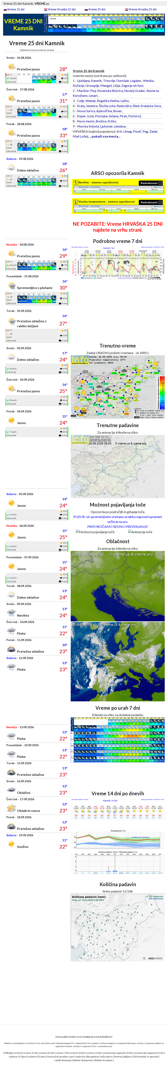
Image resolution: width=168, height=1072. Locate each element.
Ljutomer (106, 126)
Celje (80, 101)
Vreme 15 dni (15, 9)
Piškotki (9, 1052)
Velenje (90, 101)
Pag (145, 131)
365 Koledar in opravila (145, 1056)
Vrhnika (148, 80)
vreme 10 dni (78, 1052)
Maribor (83, 91)
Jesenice (92, 106)
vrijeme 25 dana (37, 1056)
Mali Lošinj (80, 136)
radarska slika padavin (87, 1056)
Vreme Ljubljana (123, 1056)
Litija (116, 85)
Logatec (136, 80)
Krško (112, 121)
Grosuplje (92, 85)
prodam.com (67, 1056)
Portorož (134, 116)
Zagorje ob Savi (132, 85)
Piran (123, 116)
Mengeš (106, 85)
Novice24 (52, 1056)
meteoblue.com (105, 1046)
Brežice (101, 121)
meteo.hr (77, 1046)
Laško (124, 101)
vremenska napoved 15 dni (149, 1052)
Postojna (101, 116)
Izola (90, 116)
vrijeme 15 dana (17, 1056)
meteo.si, (141, 1043)
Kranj (81, 106)
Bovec (117, 111)
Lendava (120, 126)
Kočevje (78, 85)
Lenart (93, 95)
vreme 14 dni (94, 1052)
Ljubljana (83, 80)
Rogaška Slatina (108, 101)
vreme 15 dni (31, 1052)
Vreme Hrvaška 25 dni (143, 9)
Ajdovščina (104, 111)
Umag (127, 131)
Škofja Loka (107, 106)
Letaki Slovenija (62, 1060)
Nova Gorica (86, 111)
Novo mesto (85, 121)
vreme (18, 1052)
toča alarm (106, 1056)
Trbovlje (109, 80)
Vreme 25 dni (96, 9)
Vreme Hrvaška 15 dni (62, 9)
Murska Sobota (88, 126)
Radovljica (124, 106)
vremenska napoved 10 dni (118, 1052)
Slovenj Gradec (134, 91)
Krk (119, 131)
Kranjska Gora (151, 106)
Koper (81, 116)
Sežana (113, 116)
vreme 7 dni (62, 1052)
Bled (136, 106)
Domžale (122, 80)
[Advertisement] (37, 213)
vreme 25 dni (47, 1052)
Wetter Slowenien (83, 1060)
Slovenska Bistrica (110, 91)
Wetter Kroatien (103, 1060)
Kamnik (96, 80)
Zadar (153, 131)
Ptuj (93, 91)
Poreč (137, 131)
